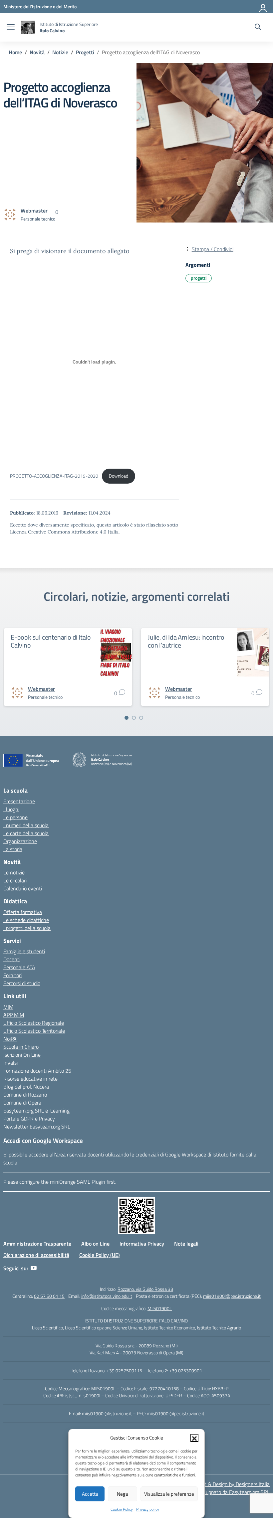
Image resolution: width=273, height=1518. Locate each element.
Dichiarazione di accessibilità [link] (36, 1255)
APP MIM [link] (13, 1015)
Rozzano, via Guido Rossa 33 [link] (145, 1289)
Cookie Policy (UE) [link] (99, 1255)
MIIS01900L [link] (159, 1308)
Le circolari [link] (15, 880)
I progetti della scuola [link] (27, 928)
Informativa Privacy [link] (142, 1244)
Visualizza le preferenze (169, 1494)
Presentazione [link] (19, 801)
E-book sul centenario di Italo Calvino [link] (51, 641)
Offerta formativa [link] (22, 912)
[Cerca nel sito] (258, 27)
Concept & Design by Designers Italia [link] (229, 1484)
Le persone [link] (15, 817)
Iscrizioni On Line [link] (22, 1055)
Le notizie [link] (14, 872)
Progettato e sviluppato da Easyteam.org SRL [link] (219, 1492)
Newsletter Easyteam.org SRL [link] (36, 1127)
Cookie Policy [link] (122, 1509)
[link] (40, 6)
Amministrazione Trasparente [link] (37, 1244)
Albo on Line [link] (95, 1244)
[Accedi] (263, 6)
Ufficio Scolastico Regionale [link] (33, 1023)
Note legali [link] (186, 1244)
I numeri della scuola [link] (26, 825)
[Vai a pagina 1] (127, 718)
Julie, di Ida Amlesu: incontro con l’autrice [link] (186, 641)
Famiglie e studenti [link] (24, 951)
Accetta (90, 1494)
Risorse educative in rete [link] (30, 1079)
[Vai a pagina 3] (141, 718)
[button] (194, 1438)
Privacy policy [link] (147, 1509)
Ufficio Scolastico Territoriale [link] (34, 1031)
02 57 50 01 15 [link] (49, 1295)
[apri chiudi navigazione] (11, 28)
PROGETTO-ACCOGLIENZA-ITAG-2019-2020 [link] (54, 476)
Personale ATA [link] (19, 967)
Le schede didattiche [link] (26, 920)
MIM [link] (8, 1007)
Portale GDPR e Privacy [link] (29, 1119)
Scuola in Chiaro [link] (21, 1047)
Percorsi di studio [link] (21, 983)
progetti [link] (198, 277)
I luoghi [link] (11, 809)
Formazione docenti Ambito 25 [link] (37, 1071)
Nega (122, 1494)
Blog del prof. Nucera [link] (26, 1087)
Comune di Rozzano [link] (25, 1095)
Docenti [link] (11, 959)
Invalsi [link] (10, 1063)
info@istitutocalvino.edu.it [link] (106, 1295)
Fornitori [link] (12, 975)
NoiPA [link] (10, 1039)
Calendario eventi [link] (22, 888)
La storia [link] (12, 849)
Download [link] (118, 476)
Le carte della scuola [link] (26, 833)
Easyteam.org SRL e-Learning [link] (36, 1111)
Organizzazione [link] (20, 841)
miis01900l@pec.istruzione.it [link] (232, 1295)
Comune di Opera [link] (22, 1103)
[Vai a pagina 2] (134, 718)
